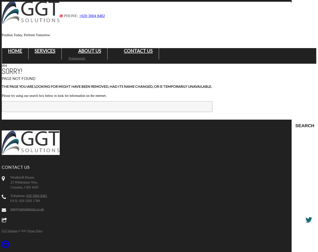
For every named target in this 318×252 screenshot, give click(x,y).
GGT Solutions (10, 230)
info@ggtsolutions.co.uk (27, 209)
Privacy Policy (35, 230)
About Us (89, 50)
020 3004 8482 (36, 196)
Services (45, 50)
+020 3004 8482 (92, 16)
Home (15, 50)
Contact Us (138, 50)
